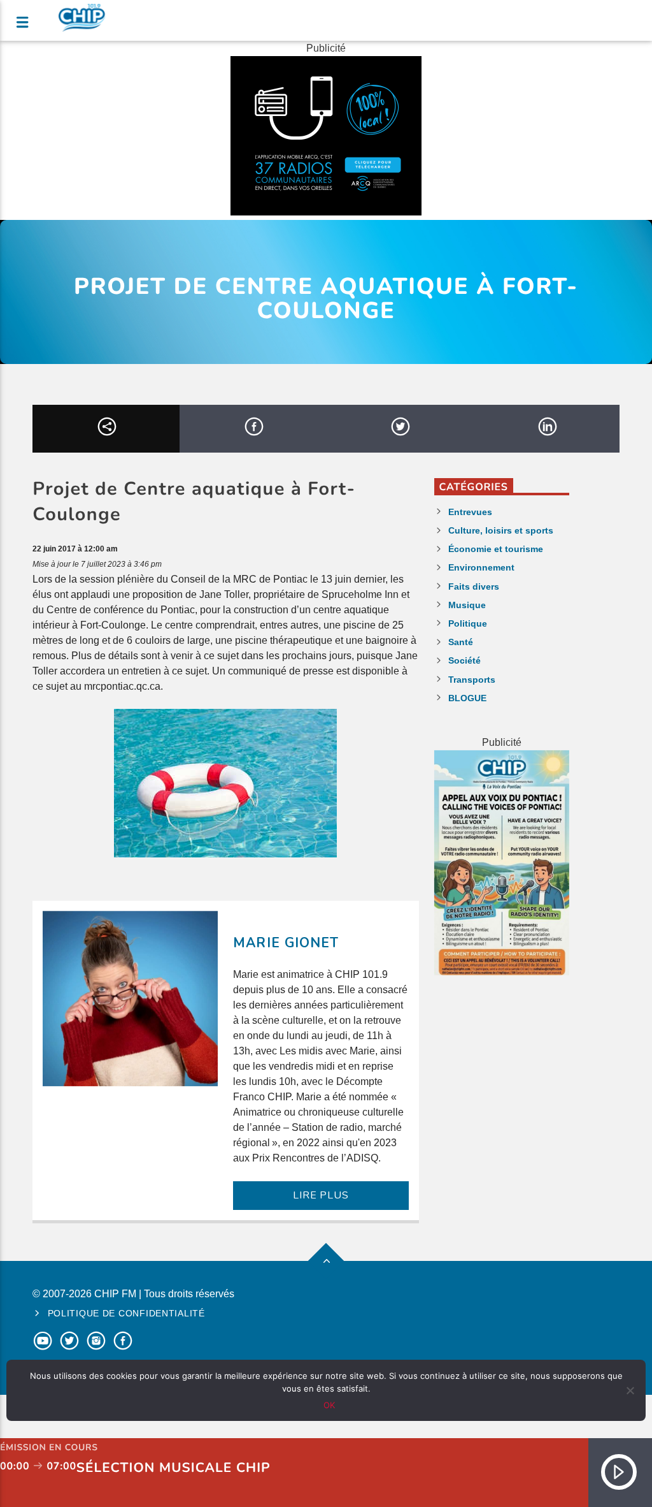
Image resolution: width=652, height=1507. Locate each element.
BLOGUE (467, 698)
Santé (460, 642)
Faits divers (473, 586)
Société (464, 660)
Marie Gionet (285, 943)
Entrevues (470, 512)
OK (329, 1405)
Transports (471, 679)
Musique (467, 605)
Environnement (481, 567)
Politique (467, 623)
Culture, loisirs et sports (500, 530)
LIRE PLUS (320, 1195)
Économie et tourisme (495, 549)
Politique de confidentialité (126, 1313)
